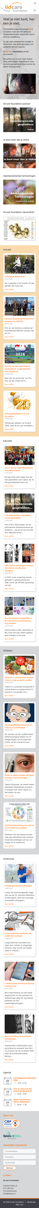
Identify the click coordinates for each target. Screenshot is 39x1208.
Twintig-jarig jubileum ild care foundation (17, 415)
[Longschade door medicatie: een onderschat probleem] (19, 929)
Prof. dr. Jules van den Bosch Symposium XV (23, 1090)
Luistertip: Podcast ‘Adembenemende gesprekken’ (18, 517)
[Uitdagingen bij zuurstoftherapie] (19, 881)
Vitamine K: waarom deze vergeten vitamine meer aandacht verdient (19, 679)
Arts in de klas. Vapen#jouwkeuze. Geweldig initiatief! (19, 469)
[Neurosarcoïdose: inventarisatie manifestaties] (19, 1032)
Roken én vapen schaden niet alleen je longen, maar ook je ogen (19, 776)
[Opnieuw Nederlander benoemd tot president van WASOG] (19, 314)
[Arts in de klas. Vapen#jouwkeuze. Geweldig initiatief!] (19, 463)
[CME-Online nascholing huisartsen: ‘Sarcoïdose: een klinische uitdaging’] (19, 561)
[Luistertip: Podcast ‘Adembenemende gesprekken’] (19, 511)
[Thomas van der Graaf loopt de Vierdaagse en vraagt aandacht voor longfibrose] (19, 362)
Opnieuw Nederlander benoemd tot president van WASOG (19, 320)
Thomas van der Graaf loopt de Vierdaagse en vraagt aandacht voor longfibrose (18, 369)
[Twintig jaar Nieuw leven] (19, 272)
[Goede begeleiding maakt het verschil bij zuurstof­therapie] (19, 721)
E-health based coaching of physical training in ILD (19, 985)
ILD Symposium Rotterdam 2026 (25, 1079)
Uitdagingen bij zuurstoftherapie (18, 885)
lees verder (9, 289)
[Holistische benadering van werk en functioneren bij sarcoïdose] (19, 821)
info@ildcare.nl (9, 1193)
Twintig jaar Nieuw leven (15, 276)
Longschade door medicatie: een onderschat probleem (18, 935)
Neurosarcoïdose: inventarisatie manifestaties (18, 1038)
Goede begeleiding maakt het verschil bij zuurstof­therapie (19, 726)
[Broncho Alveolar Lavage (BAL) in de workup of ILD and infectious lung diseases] (19, 614)
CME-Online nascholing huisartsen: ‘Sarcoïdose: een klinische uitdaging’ (19, 568)
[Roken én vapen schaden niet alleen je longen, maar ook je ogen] (19, 771)
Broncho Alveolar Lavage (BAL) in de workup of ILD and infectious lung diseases (18, 621)
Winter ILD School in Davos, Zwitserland (22, 1100)
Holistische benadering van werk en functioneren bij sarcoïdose (19, 827)
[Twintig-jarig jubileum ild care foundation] (19, 409)
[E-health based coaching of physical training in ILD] (19, 979)
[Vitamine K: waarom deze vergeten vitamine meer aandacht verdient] (19, 673)
